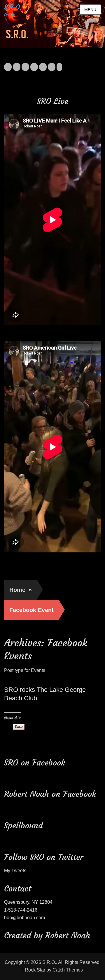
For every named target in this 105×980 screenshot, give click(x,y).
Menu (90, 9)
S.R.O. (13, 7)
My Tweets (15, 870)
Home (20, 590)
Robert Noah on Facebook (50, 794)
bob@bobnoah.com (24, 917)
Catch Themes (67, 969)
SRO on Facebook (34, 763)
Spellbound (23, 825)
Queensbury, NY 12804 (28, 902)
